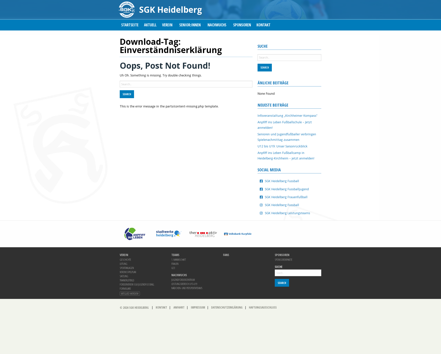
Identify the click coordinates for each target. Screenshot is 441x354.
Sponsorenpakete (283, 260)
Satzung (124, 276)
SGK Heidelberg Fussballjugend (287, 189)
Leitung (123, 264)
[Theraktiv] (203, 234)
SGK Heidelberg (170, 9)
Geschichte (125, 260)
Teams (175, 255)
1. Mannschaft (178, 260)
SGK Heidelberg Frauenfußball (286, 197)
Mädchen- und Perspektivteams (186, 288)
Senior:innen (190, 25)
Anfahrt (178, 307)
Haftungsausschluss (263, 307)
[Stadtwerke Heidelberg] (168, 234)
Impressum (198, 307)
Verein (167, 25)
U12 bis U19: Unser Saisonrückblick (282, 146)
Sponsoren (242, 25)
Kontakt (263, 25)
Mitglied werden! (130, 293)
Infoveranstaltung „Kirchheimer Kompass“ (287, 115)
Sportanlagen (127, 268)
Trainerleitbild (127, 280)
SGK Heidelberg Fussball (282, 181)
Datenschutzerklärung (227, 307)
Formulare (125, 288)
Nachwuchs (217, 25)
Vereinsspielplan (128, 272)
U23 (173, 268)
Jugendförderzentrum (183, 280)
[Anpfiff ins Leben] (134, 234)
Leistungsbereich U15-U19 (184, 284)
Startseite (130, 25)
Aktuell (150, 25)
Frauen (174, 264)
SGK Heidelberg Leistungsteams (287, 213)
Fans (226, 255)
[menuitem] (130, 25)
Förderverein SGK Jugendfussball (137, 284)
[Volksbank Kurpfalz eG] (237, 234)
